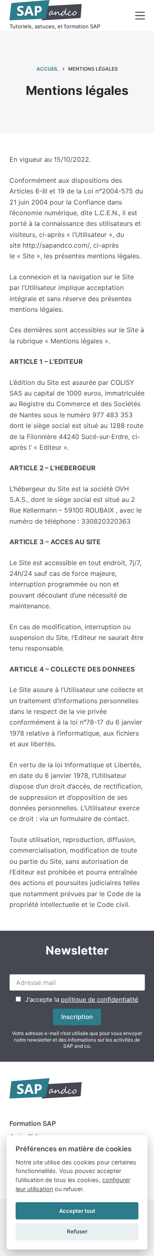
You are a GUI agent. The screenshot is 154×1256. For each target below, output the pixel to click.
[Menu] (140, 16)
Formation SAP (32, 1123)
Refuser (77, 1231)
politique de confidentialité (99, 999)
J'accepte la (81, 999)
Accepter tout (77, 1211)
